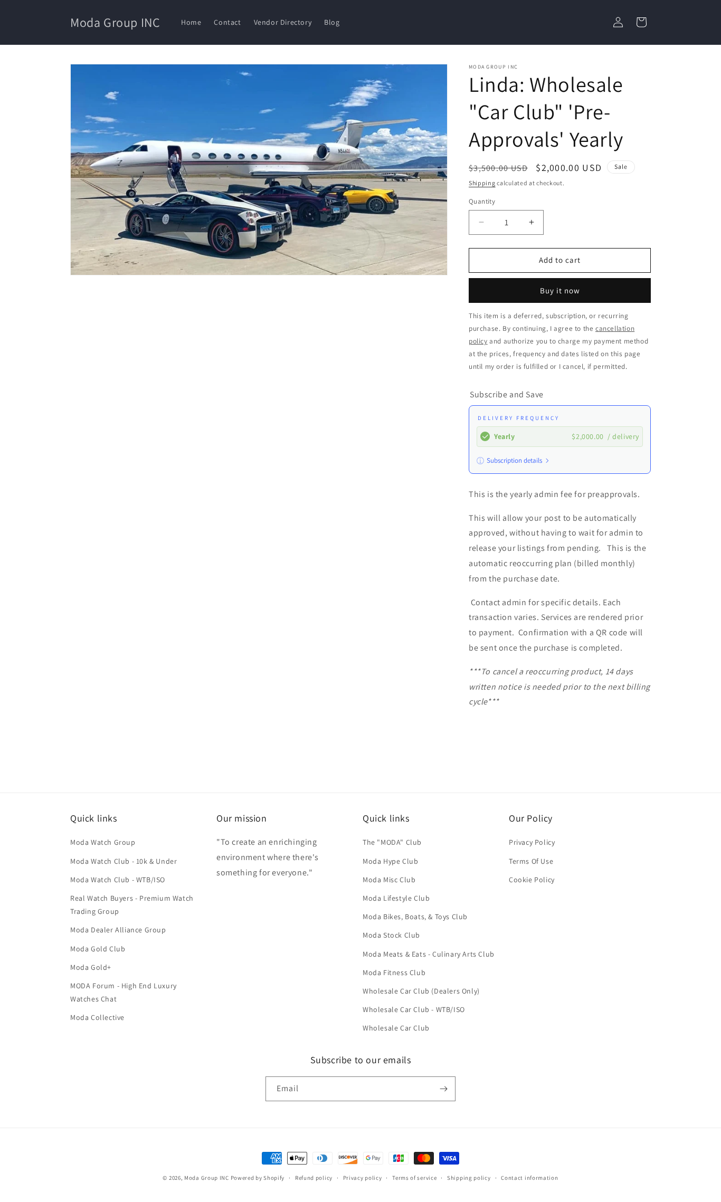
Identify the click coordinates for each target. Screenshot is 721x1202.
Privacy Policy (532, 842)
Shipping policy (469, 1177)
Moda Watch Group (103, 842)
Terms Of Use (531, 861)
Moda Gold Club (97, 948)
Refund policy (314, 1177)
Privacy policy (362, 1177)
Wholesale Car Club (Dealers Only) (421, 991)
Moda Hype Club (390, 861)
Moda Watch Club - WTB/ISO (117, 879)
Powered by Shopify (258, 1177)
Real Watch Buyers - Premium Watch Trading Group (132, 904)
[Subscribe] (443, 1088)
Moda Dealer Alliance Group (118, 929)
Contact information (529, 1177)
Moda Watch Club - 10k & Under (123, 861)
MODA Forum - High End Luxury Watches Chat (123, 992)
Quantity (482, 201)
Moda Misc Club (389, 879)
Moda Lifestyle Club (396, 898)
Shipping (482, 183)
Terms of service (414, 1177)
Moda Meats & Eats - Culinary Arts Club (429, 954)
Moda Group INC (207, 1177)
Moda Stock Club (391, 935)
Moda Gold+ (90, 967)
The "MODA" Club (392, 842)
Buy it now (560, 290)
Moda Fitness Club (394, 972)
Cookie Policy (532, 879)
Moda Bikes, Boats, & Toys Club (415, 916)
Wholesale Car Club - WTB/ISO (414, 1009)
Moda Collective (97, 1017)
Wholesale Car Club (396, 1028)
